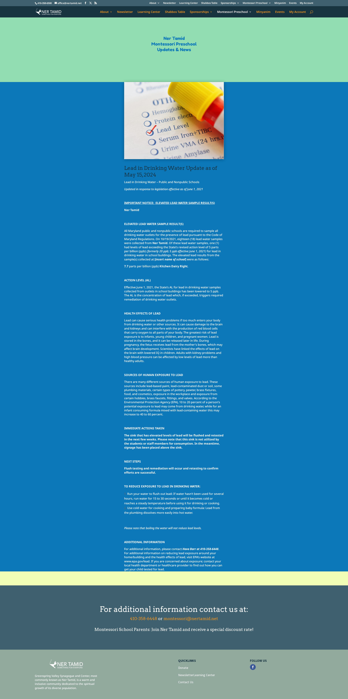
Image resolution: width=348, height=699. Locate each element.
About (152, 3)
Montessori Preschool (255, 3)
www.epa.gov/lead (137, 561)
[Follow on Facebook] (253, 667)
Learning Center (188, 3)
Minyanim (280, 3)
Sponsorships (228, 3)
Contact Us (185, 682)
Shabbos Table (209, 3)
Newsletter (169, 3)
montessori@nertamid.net (190, 618)
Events (293, 3)
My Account (306, 3)
